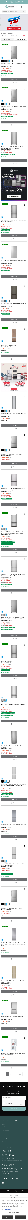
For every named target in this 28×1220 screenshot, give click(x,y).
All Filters (8, 39)
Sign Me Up (14, 1108)
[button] (2, 7)
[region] (14, 1209)
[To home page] (9, 6)
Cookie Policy (8, 1209)
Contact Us (5, 1144)
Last (20, 1074)
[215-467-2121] (21, 7)
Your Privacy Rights (14, 1212)
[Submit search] (24, 11)
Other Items (5, 1132)
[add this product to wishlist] (25, 46)
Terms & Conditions (14, 1195)
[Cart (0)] (25, 7)
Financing (4, 1138)
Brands (3, 1134)
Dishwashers (5, 1130)
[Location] (17, 7)
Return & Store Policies (8, 1148)
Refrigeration (10, 33)
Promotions (5, 1136)
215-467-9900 (10, 1159)
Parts (3, 1146)
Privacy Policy (14, 1197)
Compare (15, 82)
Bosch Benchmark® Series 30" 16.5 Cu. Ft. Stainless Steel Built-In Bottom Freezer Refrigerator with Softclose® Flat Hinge (13, 944)
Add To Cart (14, 79)
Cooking (4, 1128)
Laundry (4, 1124)
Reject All (7, 1217)
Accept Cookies (20, 1217)
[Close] (26, 1200)
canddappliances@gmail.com (13, 1160)
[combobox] (20, 39)
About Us (4, 1142)
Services (4, 1140)
